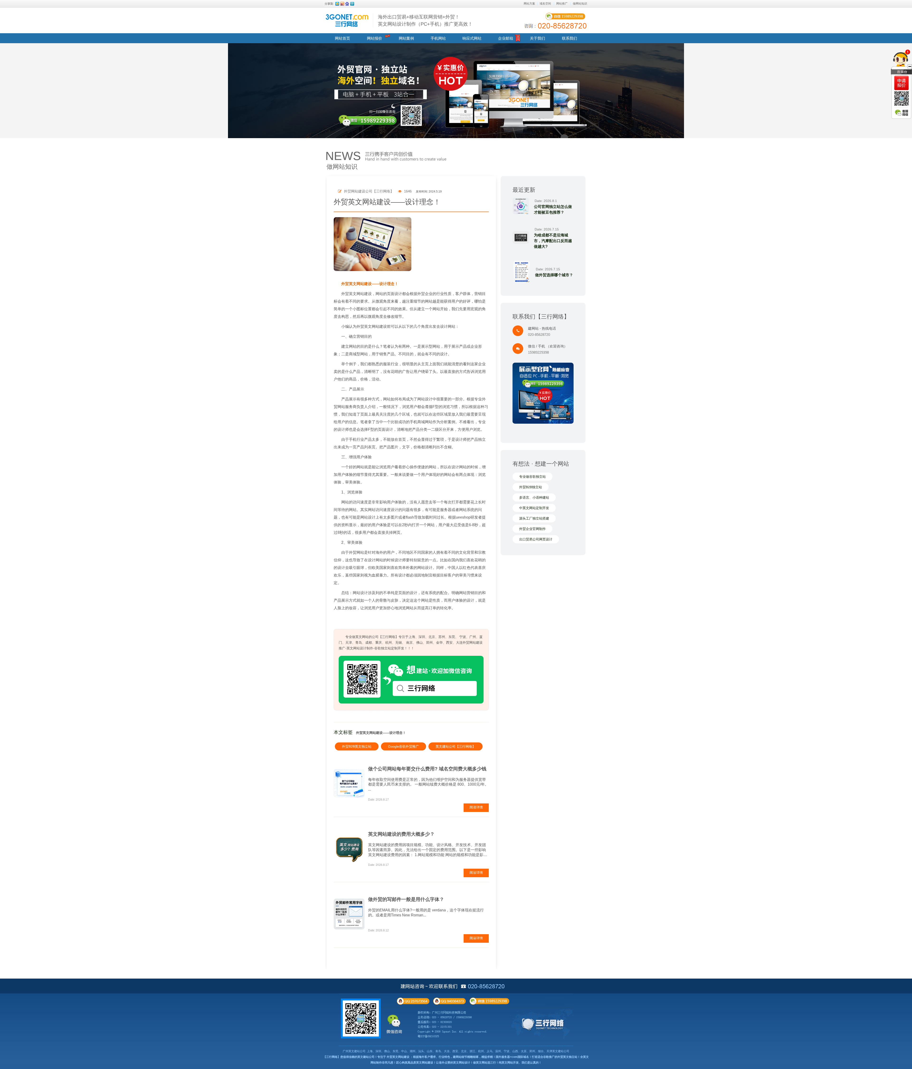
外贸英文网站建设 (398, 1057)
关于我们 (537, 38)
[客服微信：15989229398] (901, 113)
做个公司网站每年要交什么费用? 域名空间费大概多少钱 (427, 768)
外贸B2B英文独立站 (356, 746)
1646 (407, 191)
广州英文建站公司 (354, 1051)
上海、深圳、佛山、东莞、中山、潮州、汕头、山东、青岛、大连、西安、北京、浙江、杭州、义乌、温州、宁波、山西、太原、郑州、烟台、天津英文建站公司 (468, 1051)
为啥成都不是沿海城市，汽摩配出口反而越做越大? (553, 240)
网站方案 (529, 3)
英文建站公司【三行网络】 (455, 746)
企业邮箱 (505, 38)
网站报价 (374, 38)
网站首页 (342, 38)
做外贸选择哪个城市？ (554, 275)
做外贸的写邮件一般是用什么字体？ (406, 899)
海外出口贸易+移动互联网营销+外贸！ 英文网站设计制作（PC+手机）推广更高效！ (425, 20)
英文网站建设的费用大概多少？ (401, 834)
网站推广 (562, 3)
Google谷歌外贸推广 (403, 746)
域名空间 (545, 3)
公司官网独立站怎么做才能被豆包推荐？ (553, 209)
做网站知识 (580, 3)
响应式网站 (471, 38)
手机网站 (438, 38)
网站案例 (406, 38)
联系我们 (569, 38)
